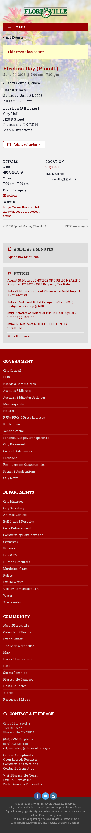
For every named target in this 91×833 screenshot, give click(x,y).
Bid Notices (12, 424)
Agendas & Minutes (17, 391)
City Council (12, 371)
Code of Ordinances (17, 451)
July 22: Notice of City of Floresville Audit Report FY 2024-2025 (43, 293)
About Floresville (16, 625)
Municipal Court (15, 569)
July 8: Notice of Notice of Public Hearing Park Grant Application (42, 315)
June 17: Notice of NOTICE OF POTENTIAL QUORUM (38, 326)
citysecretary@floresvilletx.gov (26, 748)
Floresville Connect (18, 679)
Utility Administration (21, 589)
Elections (10, 195)
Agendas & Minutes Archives (24, 397)
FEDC (7, 377)
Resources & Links (16, 699)
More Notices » (18, 336)
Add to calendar (25, 144)
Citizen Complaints (18, 755)
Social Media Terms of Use (62, 819)
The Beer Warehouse (18, 646)
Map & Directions (17, 130)
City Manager (13, 501)
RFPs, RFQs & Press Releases (24, 417)
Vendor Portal (13, 431)
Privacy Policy (31, 819)
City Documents (15, 444)
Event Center (13, 639)
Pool (6, 666)
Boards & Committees (19, 384)
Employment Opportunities (24, 465)
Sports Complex (15, 673)
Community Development (23, 535)
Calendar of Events (17, 632)
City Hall (52, 167)
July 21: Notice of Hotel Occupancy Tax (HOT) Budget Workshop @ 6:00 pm (40, 304)
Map (6, 652)
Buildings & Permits (18, 521)
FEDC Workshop (75, 226)
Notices (9, 411)
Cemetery (10, 542)
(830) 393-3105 (13, 739)
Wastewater (12, 602)
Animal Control (15, 515)
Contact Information (18, 768)
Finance (9, 548)
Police (8, 575)
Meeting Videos (15, 404)
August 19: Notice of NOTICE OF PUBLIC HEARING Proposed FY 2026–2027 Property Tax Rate (43, 282)
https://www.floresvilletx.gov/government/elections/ (21, 211)
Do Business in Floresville (22, 784)
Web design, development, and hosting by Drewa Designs (45, 822)
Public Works (13, 582)
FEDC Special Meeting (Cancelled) (26, 226)
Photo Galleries (14, 686)
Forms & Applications (19, 471)
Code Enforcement (17, 528)
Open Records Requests (20, 760)
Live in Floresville (17, 780)
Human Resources (16, 562)
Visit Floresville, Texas (20, 775)
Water (7, 595)
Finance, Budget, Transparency (26, 438)
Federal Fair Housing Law (45, 815)
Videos (8, 693)
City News (10, 478)
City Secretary (13, 508)
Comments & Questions (20, 764)
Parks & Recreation (17, 659)
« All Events (13, 37)
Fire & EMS (11, 555)
